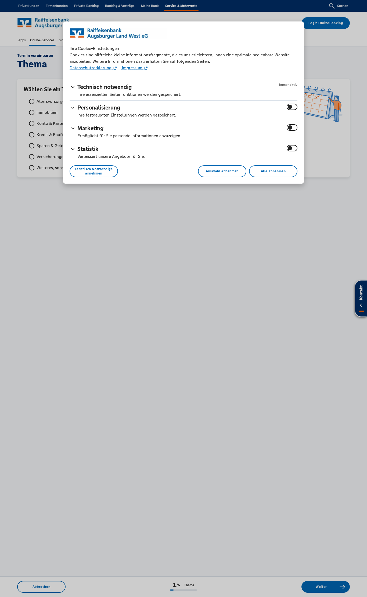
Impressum (132, 67)
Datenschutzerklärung (91, 67)
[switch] (292, 107)
